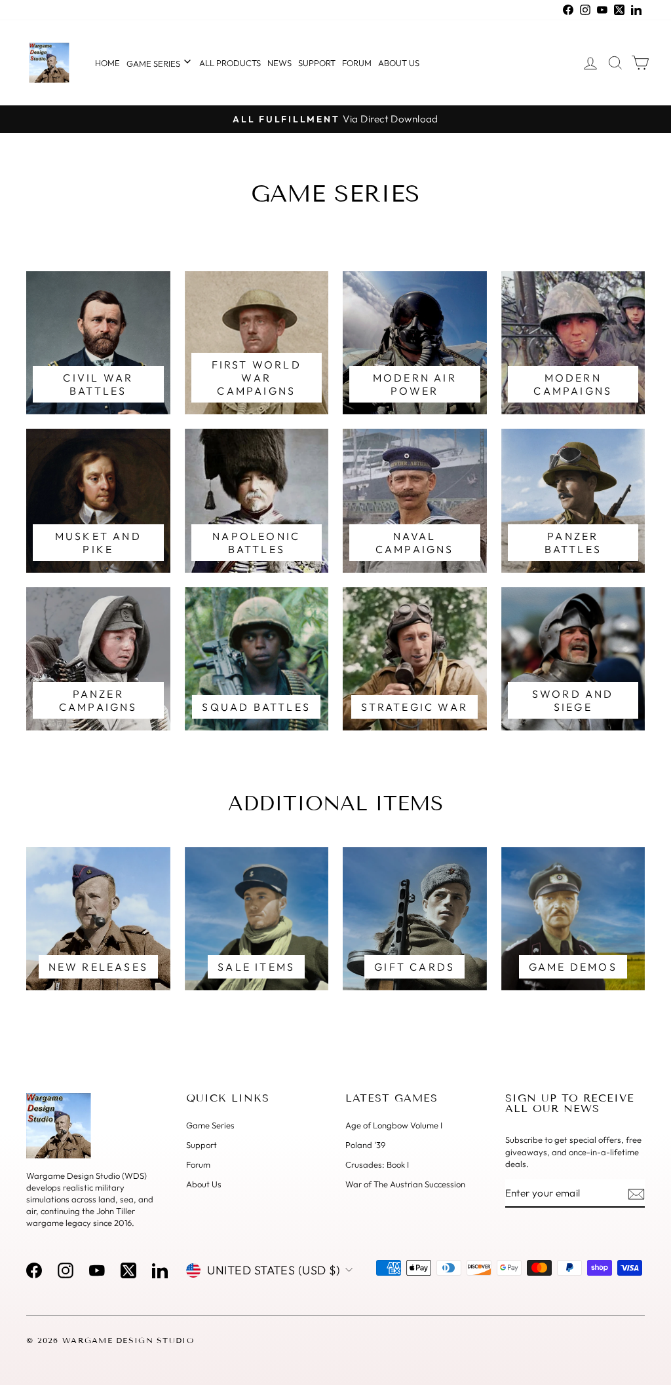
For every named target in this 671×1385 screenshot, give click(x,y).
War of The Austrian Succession (405, 1184)
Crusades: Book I (377, 1164)
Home (107, 63)
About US (398, 63)
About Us (203, 1184)
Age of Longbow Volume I (393, 1125)
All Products (230, 63)
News (279, 63)
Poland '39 (365, 1145)
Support (317, 63)
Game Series (154, 63)
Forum (357, 63)
